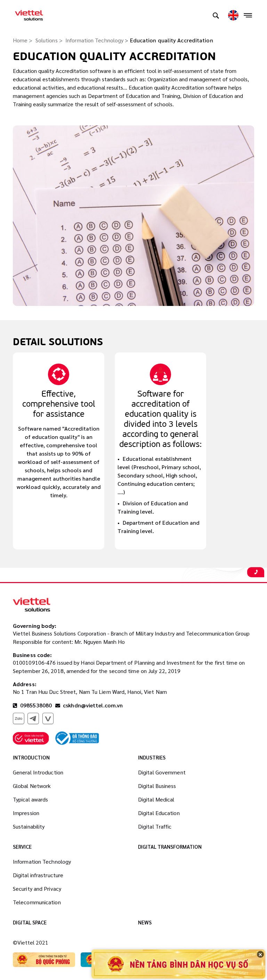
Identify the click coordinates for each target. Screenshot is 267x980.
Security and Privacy (37, 888)
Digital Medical (156, 799)
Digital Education (159, 812)
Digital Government (162, 772)
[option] (58, 450)
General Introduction (38, 772)
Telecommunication (37, 902)
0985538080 (35, 705)
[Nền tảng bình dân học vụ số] (178, 963)
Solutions (46, 40)
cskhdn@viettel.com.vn (93, 705)
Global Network (32, 785)
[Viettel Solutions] (29, 15)
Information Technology (94, 40)
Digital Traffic (155, 826)
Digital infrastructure (38, 875)
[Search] (216, 15)
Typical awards (30, 799)
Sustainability (28, 826)
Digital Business (157, 785)
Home (20, 40)
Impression (26, 812)
